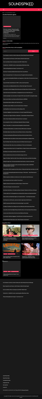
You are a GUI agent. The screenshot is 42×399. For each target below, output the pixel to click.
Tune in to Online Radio (6, 43)
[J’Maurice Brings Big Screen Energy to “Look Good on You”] (12, 267)
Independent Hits (6, 382)
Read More (4, 38)
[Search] (38, 10)
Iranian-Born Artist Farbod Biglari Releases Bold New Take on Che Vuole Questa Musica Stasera (20, 209)
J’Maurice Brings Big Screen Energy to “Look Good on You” (13, 68)
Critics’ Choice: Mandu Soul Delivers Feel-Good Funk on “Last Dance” (15, 118)
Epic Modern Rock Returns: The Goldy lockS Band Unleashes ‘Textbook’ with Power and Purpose (20, 190)
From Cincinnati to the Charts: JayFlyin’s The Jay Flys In (13, 180)
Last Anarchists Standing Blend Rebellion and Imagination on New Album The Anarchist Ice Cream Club (20, 79)
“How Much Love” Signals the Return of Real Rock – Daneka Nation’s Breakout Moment (18, 115)
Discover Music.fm (25, 390)
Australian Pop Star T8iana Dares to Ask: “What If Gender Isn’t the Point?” (16, 219)
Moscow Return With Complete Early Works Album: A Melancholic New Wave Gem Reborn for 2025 (20, 169)
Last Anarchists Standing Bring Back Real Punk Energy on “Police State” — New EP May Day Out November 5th (19, 173)
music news (5, 235)
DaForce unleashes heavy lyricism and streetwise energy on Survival (15, 154)
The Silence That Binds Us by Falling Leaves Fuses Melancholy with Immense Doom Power (19, 206)
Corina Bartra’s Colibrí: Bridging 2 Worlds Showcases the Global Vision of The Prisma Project (19, 89)
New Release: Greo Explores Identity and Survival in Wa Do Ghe (14, 151)
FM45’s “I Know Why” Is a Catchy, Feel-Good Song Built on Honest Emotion (16, 125)
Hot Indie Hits (5, 384)
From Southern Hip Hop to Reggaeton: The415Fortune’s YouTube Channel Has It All (17, 216)
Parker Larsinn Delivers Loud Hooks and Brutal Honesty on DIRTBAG (15, 99)
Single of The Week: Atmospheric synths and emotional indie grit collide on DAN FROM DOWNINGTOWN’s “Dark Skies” (18, 165)
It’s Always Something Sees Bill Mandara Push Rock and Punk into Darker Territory (17, 135)
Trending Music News (6, 380)
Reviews (9, 235)
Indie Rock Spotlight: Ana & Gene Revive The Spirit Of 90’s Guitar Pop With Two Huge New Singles (20, 95)
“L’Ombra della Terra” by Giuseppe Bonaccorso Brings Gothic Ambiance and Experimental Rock (19, 193)
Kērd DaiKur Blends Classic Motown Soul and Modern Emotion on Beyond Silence (17, 131)
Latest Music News (6, 375)
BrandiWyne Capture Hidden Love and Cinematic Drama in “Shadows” (15, 105)
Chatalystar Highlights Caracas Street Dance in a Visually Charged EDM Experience (17, 112)
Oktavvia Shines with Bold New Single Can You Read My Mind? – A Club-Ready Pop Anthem (19, 196)
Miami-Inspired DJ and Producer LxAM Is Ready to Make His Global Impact (16, 58)
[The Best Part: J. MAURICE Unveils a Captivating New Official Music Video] (30, 249)
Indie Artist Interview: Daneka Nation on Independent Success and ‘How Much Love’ (18, 92)
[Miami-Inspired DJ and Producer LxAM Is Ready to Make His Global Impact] (30, 231)
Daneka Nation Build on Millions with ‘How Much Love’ (12, 102)
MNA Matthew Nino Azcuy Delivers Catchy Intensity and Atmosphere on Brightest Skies (18, 138)
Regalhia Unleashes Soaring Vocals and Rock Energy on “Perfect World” (15, 183)
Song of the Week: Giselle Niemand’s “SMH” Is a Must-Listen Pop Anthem (16, 82)
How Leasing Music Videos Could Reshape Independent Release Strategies (16, 122)
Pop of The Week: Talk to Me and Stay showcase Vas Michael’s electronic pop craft (17, 141)
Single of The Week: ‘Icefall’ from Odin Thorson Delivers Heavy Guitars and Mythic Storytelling (19, 158)
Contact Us (5, 387)
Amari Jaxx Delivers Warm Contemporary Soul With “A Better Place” (15, 61)
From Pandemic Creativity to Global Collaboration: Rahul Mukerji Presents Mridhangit (18, 55)
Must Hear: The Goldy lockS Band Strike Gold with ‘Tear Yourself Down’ (15, 71)
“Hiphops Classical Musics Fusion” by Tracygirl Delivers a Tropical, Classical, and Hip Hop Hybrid (19, 148)
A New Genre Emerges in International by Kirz (11, 186)
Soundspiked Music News (7, 26)
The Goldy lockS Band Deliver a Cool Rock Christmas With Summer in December (17, 128)
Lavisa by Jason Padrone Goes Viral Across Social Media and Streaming (15, 213)
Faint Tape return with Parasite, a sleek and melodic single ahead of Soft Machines (17, 199)
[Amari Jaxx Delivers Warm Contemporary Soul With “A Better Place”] (12, 249)
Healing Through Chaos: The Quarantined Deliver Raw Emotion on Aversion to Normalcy (18, 161)
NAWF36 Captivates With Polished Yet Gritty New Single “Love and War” (16, 203)
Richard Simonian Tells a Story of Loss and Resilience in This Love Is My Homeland (17, 145)
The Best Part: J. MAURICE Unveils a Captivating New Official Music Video (16, 65)
